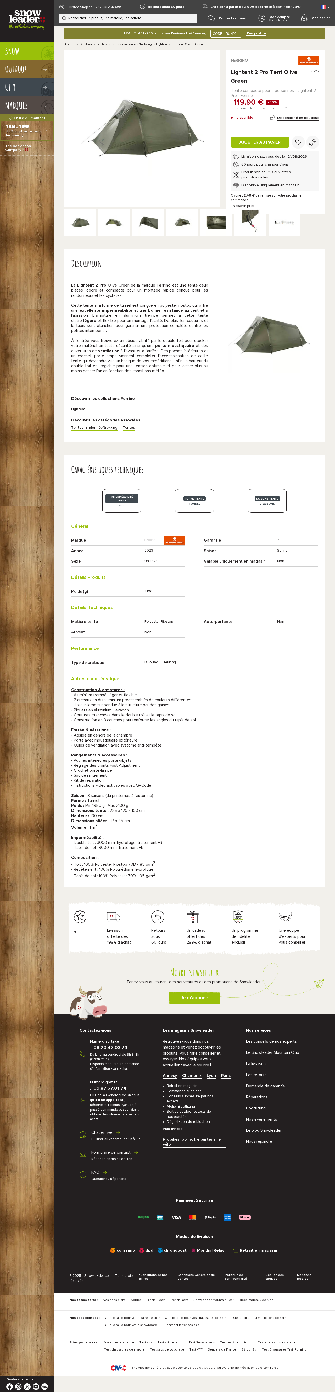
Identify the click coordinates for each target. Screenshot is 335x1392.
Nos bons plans (114, 1300)
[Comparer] (312, 142)
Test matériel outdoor (236, 1342)
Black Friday (156, 1300)
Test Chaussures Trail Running (284, 1349)
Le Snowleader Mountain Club (272, 1052)
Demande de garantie (265, 1086)
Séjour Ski (249, 1349)
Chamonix (192, 1075)
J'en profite (256, 33)
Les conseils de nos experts (271, 1041)
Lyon (211, 1075)
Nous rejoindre (259, 1141)
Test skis (145, 1342)
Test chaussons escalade (276, 1342)
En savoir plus (242, 206)
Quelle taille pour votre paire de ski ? (132, 1318)
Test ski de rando (170, 1342)
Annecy (170, 1075)
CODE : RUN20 (224, 34)
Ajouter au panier (260, 142)
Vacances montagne (119, 1342)
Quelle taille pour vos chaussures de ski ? (195, 1318)
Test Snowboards (202, 1342)
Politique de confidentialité (236, 1277)
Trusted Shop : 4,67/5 (84, 7)
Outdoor (85, 44)
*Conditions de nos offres (153, 1277)
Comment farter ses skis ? (182, 1325)
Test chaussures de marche (124, 1349)
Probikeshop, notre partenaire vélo (192, 1141)
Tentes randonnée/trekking (131, 44)
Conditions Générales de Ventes (196, 1277)
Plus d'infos (172, 1129)
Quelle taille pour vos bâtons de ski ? (258, 1318)
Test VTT (196, 1349)
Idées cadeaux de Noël (256, 1300)
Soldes (136, 1300)
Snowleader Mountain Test (213, 1300)
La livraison (256, 1064)
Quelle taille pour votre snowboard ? (132, 1325)
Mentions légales (304, 1277)
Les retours (256, 1075)
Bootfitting (256, 1108)
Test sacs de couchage (167, 1349)
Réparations (256, 1097)
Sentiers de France (222, 1349)
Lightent (78, 409)
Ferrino (239, 60)
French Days (179, 1300)
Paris (226, 1075)
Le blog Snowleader (264, 1130)
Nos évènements (261, 1119)
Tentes (101, 44)
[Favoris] (298, 142)
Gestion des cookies (274, 1277)
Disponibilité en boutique (298, 118)
